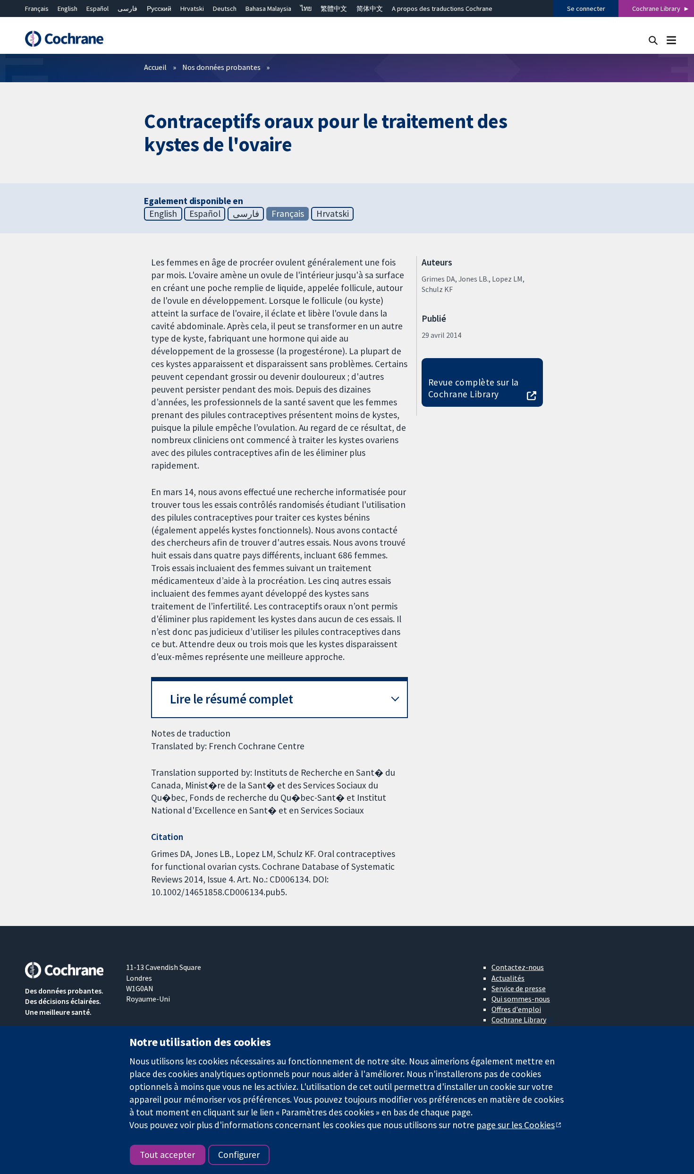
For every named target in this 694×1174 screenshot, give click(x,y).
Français (37, 8)
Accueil (155, 67)
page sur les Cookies (515, 1125)
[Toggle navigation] (671, 39)
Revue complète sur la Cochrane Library (473, 388)
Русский (159, 8)
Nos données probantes (221, 67)
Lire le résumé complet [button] (231, 699)
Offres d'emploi (516, 1009)
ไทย (306, 8)
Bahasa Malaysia (268, 8)
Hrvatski (192, 8)
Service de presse (518, 988)
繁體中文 (334, 8)
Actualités (508, 978)
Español (97, 8)
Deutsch (225, 8)
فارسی (127, 8)
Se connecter (586, 8)
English (67, 8)
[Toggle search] (653, 39)
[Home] (69, 39)
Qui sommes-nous (520, 998)
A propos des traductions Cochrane (442, 8)
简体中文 (369, 8)
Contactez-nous (517, 967)
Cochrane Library (656, 8)
